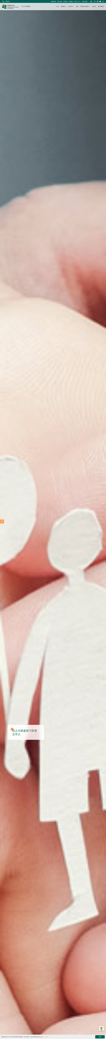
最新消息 (53, 1)
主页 (57, 6)
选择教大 (63, 6)
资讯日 (94, 6)
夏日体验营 (101, 6)
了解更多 (46, 1036)
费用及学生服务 (85, 6)
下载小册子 (85, 1)
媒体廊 (71, 1)
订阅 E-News (77, 1)
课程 (77, 6)
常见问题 (59, 1)
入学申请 (70, 6)
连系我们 (65, 1)
